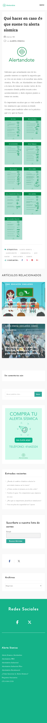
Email (8, 532)
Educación (16, 284)
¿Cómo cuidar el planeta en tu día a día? (22, 489)
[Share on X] (27, 260)
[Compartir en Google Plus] (37, 260)
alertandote (11, 253)
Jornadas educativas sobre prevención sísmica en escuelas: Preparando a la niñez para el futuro (21, 307)
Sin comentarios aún (14, 376)
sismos (29, 256)
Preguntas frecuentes (9, 677)
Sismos (34, 326)
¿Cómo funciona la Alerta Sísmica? (15, 674)
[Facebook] (17, 622)
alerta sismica (25, 249)
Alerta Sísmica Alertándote (12, 655)
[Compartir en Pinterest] (32, 260)
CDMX (7, 284)
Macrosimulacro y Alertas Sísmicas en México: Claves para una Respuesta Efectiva (22, 350)
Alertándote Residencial (11, 670)
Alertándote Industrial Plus (12, 666)
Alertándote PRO (8, 659)
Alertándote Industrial (10, 662)
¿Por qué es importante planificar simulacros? (24, 500)
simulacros (18, 256)
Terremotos (10, 330)
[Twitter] (29, 622)
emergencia (25, 253)
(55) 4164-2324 (8, 681)
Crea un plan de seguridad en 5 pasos (21, 504)
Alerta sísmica (17, 41)
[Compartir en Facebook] (22, 260)
